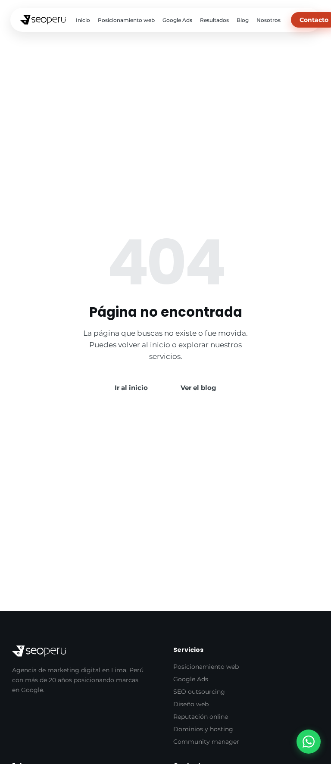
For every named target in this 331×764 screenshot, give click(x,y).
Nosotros (268, 20)
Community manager (206, 741)
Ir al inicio (131, 388)
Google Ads (177, 20)
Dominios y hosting (203, 729)
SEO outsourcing (199, 691)
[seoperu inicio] (43, 20)
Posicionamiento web (126, 20)
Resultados (214, 20)
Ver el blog (198, 388)
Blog (243, 20)
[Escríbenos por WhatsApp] (309, 742)
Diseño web (191, 704)
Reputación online (200, 716)
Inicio (83, 20)
